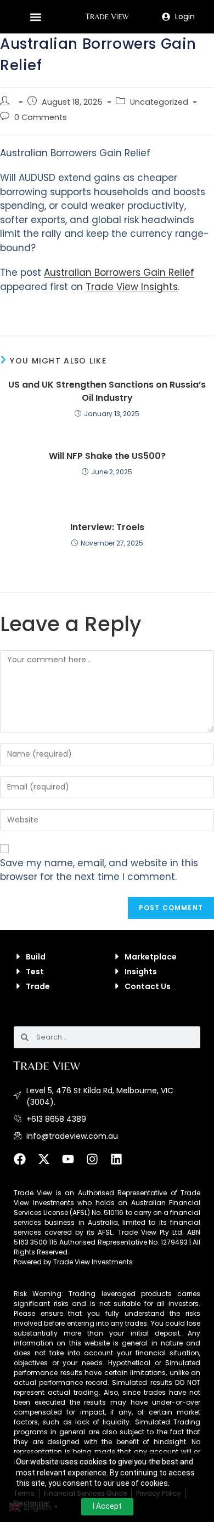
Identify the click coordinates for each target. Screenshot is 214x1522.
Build (36, 956)
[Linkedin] (122, 1165)
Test (35, 971)
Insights (141, 971)
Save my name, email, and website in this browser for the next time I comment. (99, 870)
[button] (36, 17)
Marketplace (151, 956)
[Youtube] (74, 1165)
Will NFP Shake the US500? (107, 456)
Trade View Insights (132, 286)
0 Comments (40, 117)
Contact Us (148, 986)
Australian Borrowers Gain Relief (119, 272)
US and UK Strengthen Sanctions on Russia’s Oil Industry (107, 391)
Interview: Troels (107, 527)
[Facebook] (26, 1165)
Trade (38, 986)
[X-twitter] (50, 1165)
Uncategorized (159, 101)
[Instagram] (98, 1165)
